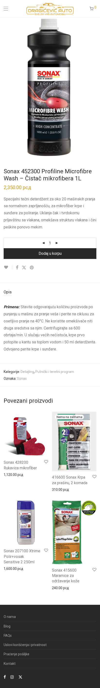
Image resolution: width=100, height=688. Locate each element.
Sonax (22, 378)
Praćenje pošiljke (16, 654)
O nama (10, 617)
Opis (8, 292)
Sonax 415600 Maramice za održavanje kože (65, 576)
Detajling (27, 372)
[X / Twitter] (20, 677)
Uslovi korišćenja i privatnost (25, 645)
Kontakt (10, 664)
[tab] (50, 292)
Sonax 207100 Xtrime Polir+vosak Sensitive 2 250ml (22, 556)
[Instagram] (12, 677)
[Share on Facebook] (17, 267)
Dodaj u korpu (50, 253)
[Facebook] (5, 677)
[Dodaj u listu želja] (8, 267)
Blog (7, 626)
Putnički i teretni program (54, 372)
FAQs (8, 635)
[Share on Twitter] (24, 267)
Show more (10, 474)
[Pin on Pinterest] (32, 267)
